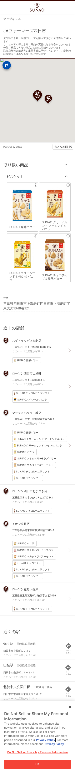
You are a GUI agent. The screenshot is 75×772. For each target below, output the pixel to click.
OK (37, 764)
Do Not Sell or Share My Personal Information (37, 752)
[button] (37, 165)
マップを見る (12, 19)
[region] (37, 736)
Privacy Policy (45, 740)
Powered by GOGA (12, 147)
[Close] (70, 707)
